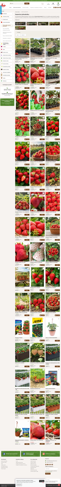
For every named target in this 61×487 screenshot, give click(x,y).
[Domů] (17, 12)
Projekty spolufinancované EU (20, 463)
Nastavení (19, 484)
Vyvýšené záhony (6, 69)
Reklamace (32, 468)
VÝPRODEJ (5, 13)
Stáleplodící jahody (6, 30)
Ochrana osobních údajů (34, 471)
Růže (4, 49)
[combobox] (19, 3)
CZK (42, 4)
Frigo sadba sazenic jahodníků (7, 26)
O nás (17, 461)
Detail (42, 114)
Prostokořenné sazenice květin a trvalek (6, 44)
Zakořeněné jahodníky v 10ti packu (7, 33)
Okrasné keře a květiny (7, 55)
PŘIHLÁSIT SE (48, 473)
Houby (4, 78)
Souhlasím (42, 481)
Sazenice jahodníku (6, 22)
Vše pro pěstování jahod (7, 40)
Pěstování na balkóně (6, 72)
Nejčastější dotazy (33, 467)
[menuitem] (10, 7)
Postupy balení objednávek (35, 466)
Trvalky (4, 46)
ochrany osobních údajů (48, 471)
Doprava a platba (33, 462)
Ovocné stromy (5, 63)
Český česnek (5, 19)
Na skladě (18, 32)
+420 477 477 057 (7, 89)
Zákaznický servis (33, 463)
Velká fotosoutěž (33, 461)
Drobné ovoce (5, 52)
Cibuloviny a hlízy (6, 16)
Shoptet (51, 485)
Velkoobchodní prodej (19, 462)
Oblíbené (48, 4)
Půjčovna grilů (3, 468)
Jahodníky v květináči (7, 38)
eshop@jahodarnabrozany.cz (7, 93)
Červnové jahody (6, 28)
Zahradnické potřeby (6, 66)
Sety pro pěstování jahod (7, 35)
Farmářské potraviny (6, 75)
